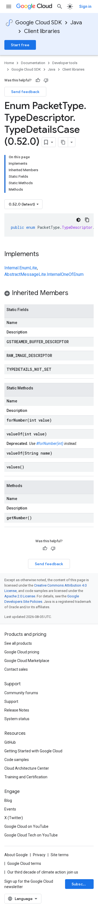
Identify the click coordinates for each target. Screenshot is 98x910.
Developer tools (64, 63)
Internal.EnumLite (20, 267)
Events (10, 809)
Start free (20, 44)
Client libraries (42, 31)
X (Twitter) (13, 818)
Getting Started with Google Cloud (33, 751)
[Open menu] (8, 6)
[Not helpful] (46, 80)
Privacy (39, 855)
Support (11, 701)
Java (76, 22)
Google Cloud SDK (38, 22)
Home (9, 63)
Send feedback (25, 91)
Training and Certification (25, 777)
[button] (49, 294)
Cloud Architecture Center (26, 768)
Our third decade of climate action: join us (42, 872)
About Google (16, 855)
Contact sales (16, 669)
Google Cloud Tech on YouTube (31, 835)
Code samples (16, 759)
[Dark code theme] (78, 220)
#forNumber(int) (49, 443)
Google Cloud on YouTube (26, 826)
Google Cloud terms (24, 863)
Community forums (21, 693)
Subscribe (81, 884)
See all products (18, 643)
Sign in (85, 6)
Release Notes (16, 710)
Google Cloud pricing (21, 652)
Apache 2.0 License (19, 596)
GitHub (10, 742)
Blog (8, 800)
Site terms (60, 855)
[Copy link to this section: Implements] (44, 254)
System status (16, 719)
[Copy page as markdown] (63, 142)
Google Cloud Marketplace (26, 660)
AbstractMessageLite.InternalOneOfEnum (44, 274)
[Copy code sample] (87, 220)
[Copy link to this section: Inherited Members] (73, 293)
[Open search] (59, 6)
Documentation (33, 63)
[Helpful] (38, 80)
